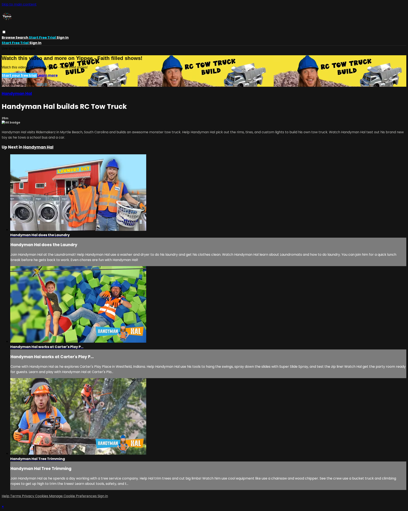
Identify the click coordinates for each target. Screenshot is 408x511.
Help (6, 496)
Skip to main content (19, 4)
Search (22, 37)
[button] (4, 32)
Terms (16, 496)
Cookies (42, 496)
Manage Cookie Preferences (73, 496)
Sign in (63, 37)
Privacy (28, 496)
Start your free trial (19, 75)
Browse (9, 37)
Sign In (35, 42)
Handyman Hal (17, 94)
